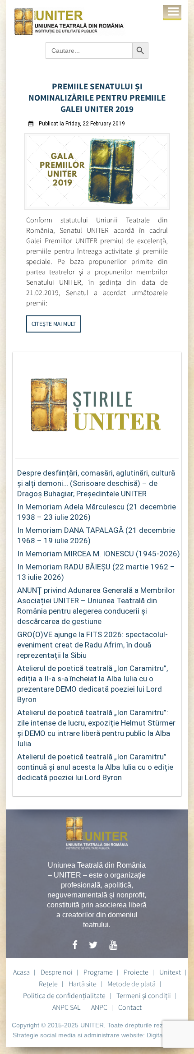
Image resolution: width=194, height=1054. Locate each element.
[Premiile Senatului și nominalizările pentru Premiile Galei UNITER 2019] (97, 207)
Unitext (170, 971)
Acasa (21, 971)
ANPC (99, 1007)
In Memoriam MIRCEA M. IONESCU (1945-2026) (98, 553)
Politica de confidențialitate (64, 995)
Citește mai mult (54, 324)
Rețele (48, 983)
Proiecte (136, 971)
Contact (130, 1007)
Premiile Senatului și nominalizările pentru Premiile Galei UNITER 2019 (97, 97)
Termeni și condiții (143, 995)
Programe (98, 971)
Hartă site (83, 983)
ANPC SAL (66, 1007)
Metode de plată (131, 983)
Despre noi (57, 971)
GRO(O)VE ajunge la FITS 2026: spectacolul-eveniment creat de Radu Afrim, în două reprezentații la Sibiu (92, 645)
